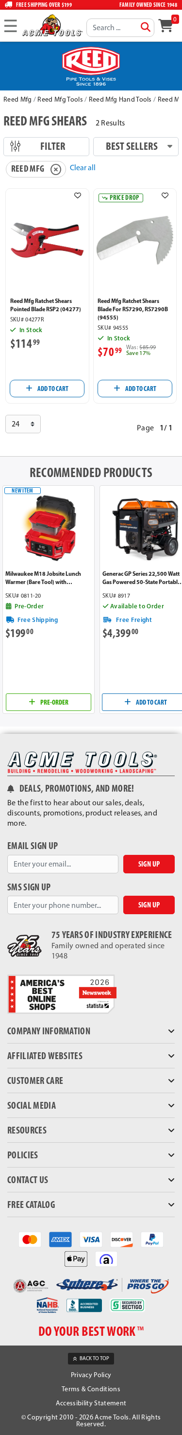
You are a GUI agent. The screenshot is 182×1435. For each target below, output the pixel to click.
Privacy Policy (91, 1375)
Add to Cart (52, 388)
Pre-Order (53, 702)
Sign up (149, 863)
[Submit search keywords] (145, 27)
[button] (78, 196)
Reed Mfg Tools (60, 99)
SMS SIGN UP (29, 887)
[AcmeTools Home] (51, 25)
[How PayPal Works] (152, 1238)
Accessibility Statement (91, 1403)
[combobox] (120, 27)
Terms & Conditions (91, 1389)
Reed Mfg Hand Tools (120, 99)
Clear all (83, 167)
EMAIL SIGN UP (32, 846)
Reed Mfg (17, 99)
